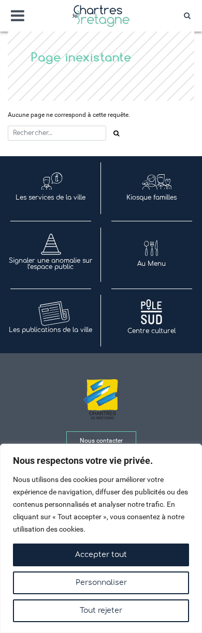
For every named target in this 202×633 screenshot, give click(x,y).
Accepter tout (101, 555)
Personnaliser (101, 582)
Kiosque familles (151, 197)
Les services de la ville (50, 197)
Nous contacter (101, 440)
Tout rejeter (101, 610)
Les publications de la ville (50, 330)
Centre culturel (151, 331)
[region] (101, 538)
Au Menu (151, 263)
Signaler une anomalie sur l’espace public (51, 263)
